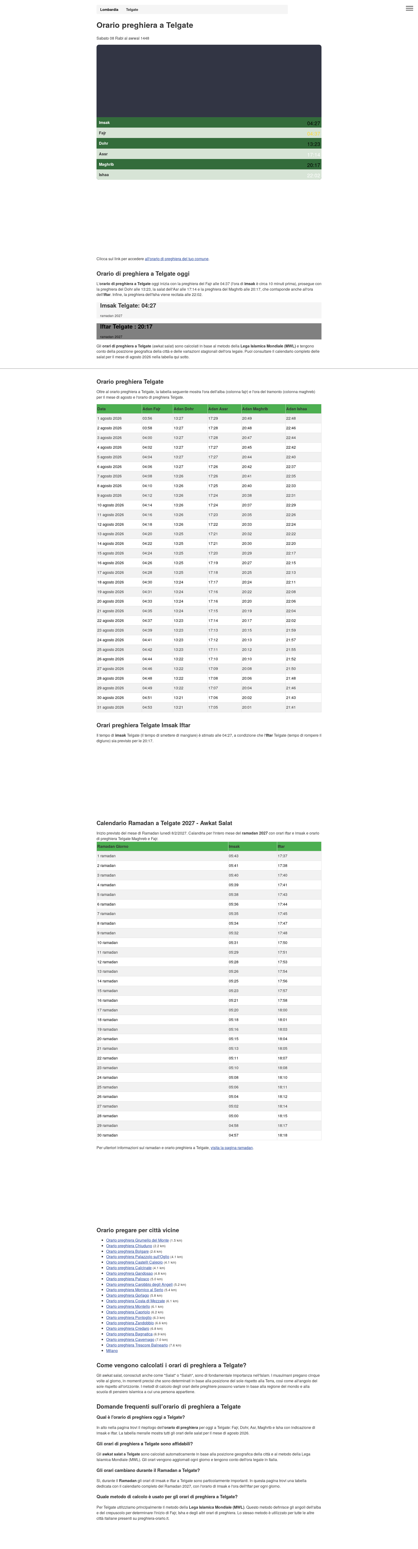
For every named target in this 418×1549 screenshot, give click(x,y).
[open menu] (409, 8)
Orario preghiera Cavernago (130, 1339)
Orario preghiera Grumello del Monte (137, 1240)
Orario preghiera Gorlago (127, 1295)
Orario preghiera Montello (128, 1306)
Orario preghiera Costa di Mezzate (135, 1301)
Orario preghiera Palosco (127, 1278)
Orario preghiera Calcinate (129, 1267)
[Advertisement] (209, 81)
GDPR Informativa (112, 1542)
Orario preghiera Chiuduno (129, 1245)
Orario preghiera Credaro (127, 1328)
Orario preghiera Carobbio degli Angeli (139, 1284)
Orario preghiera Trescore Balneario (137, 1345)
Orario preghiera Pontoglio (129, 1317)
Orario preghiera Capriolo (128, 1311)
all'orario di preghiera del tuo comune (177, 258)
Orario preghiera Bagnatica (129, 1334)
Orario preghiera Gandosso (129, 1273)
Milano (112, 1350)
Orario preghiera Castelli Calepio (134, 1262)
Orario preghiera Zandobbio (130, 1323)
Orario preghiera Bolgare (127, 1251)
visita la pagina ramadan (232, 1147)
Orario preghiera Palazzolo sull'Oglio (137, 1256)
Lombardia (109, 9)
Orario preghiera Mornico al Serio (134, 1289)
